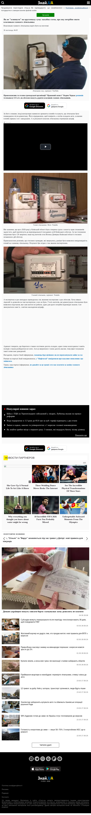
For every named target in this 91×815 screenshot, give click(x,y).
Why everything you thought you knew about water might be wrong (17, 519)
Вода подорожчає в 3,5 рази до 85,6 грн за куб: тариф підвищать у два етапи (42, 420)
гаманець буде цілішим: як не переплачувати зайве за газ (58, 354)
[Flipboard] (54, 758)
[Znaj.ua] (45, 3)
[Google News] (48, 758)
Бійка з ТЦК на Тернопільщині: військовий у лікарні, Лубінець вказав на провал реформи (44, 415)
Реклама (5, 789)
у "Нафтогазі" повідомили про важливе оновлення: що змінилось (43, 359)
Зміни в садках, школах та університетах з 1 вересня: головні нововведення (42, 425)
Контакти (5, 797)
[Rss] (31, 758)
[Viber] (42, 758)
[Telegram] (37, 758)
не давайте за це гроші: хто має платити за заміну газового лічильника (42, 366)
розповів (79, 95)
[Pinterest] (59, 758)
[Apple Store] (37, 769)
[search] (2, 2)
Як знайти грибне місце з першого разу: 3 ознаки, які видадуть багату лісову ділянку (46, 429)
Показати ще (81, 435)
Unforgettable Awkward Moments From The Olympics (73, 519)
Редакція (5, 793)
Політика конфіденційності (12, 785)
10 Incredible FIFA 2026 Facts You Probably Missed (45, 519)
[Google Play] (53, 769)
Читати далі (45, 745)
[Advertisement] (45, 326)
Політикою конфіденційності (77, 8)
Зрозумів (45, 15)
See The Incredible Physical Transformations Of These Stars (73, 488)
